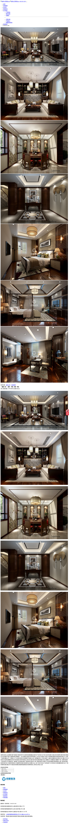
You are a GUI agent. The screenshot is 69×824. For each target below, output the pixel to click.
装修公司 (8, 385)
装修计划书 (6, 820)
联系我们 (5, 24)
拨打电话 (5, 819)
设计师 (4, 7)
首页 (4, 4)
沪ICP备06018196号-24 (24, 814)
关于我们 (5, 794)
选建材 (7, 15)
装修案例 (5, 5)
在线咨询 (5, 822)
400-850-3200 (23, 1)
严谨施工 (8, 21)
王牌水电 (8, 19)
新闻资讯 (5, 9)
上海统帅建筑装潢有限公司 (12, 814)
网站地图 (5, 797)
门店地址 (8, 12)
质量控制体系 (9, 22)
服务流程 (8, 13)
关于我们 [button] (5, 10)
